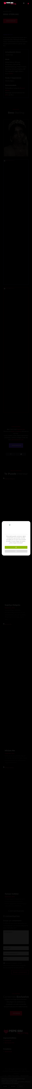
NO (16, 551)
